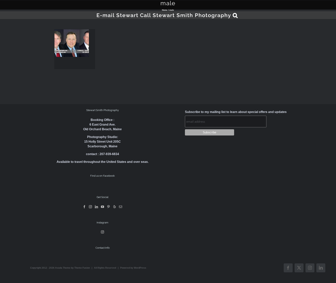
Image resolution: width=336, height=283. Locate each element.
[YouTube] (102, 206)
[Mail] (120, 206)
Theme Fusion (82, 268)
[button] (235, 15)
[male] (71, 43)
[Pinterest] (108, 206)
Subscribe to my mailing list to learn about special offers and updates (236, 112)
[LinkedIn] (96, 206)
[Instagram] (90, 206)
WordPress (140, 268)
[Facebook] (84, 206)
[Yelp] (114, 206)
